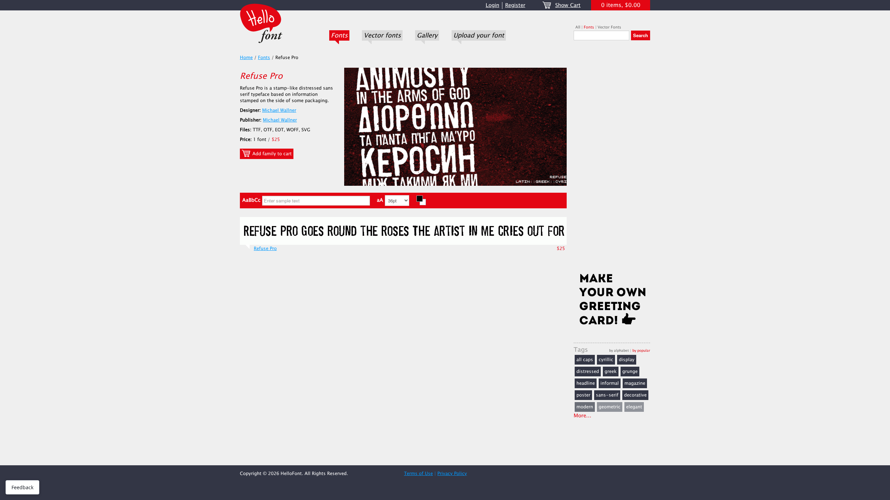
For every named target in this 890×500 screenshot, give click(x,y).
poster (583, 395)
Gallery (427, 35)
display (626, 359)
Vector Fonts (609, 27)
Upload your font (478, 35)
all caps (584, 359)
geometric (610, 406)
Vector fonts (382, 35)
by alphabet (619, 350)
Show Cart (568, 5)
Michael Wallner (279, 110)
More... (582, 416)
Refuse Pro (265, 248)
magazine (634, 383)
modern (584, 406)
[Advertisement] (612, 159)
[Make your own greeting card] (612, 300)
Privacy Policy (452, 473)
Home (246, 57)
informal (609, 383)
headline (585, 383)
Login (492, 5)
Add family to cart (271, 153)
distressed (587, 371)
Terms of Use (418, 473)
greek (611, 371)
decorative (635, 395)
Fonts (339, 35)
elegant (634, 406)
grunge (630, 371)
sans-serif (607, 395)
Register (515, 5)
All (577, 27)
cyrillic (606, 359)
